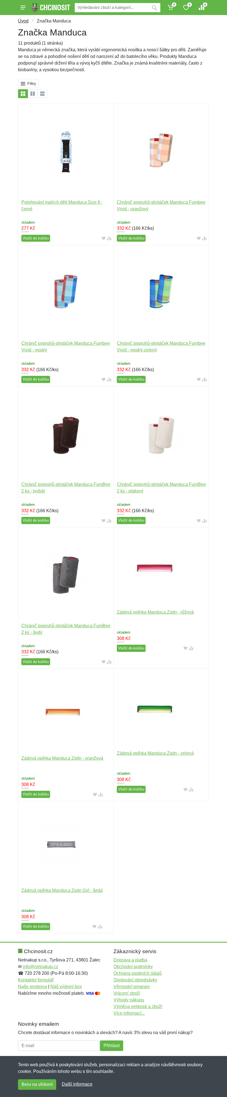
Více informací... (129, 1013)
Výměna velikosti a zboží (138, 1006)
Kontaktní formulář (36, 980)
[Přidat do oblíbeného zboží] (103, 238)
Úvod (23, 21)
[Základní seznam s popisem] (33, 93)
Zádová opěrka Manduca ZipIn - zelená (155, 753)
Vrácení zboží (127, 993)
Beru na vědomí (37, 1084)
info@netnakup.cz (40, 966)
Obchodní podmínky (133, 966)
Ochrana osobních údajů (138, 973)
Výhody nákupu (129, 999)
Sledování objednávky (135, 980)
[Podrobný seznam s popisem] (42, 93)
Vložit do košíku (36, 238)
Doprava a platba (130, 960)
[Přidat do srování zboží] (109, 238)
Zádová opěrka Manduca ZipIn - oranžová (62, 758)
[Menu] (23, 7)
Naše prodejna (32, 986)
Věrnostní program (132, 986)
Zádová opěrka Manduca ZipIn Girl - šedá (62, 890)
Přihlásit (112, 1045)
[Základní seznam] (23, 93)
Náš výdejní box (66, 986)
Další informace (77, 1084)
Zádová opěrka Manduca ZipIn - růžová (155, 612)
